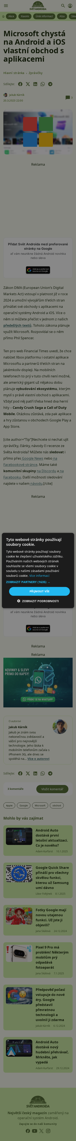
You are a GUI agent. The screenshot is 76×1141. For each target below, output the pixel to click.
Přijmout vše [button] (40, 591)
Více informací (39, 576)
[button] (38, 582)
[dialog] (38, 570)
